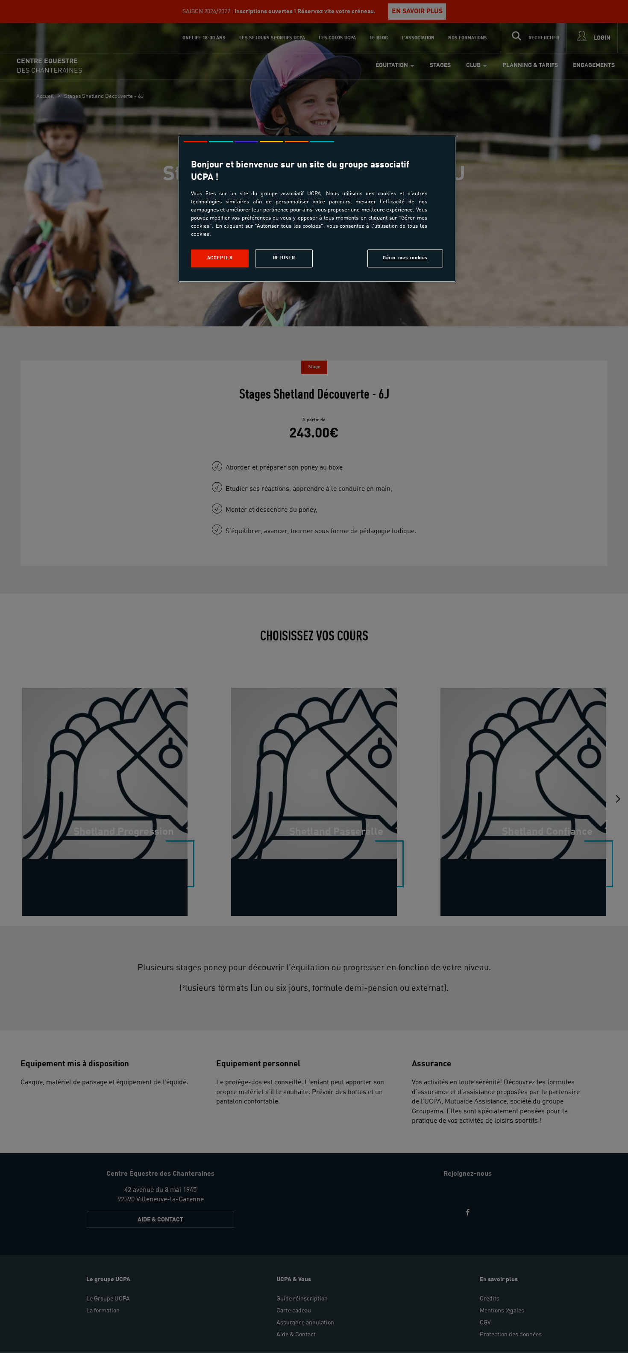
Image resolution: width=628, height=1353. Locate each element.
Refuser (284, 258)
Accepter (220, 258)
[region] (317, 208)
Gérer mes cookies (405, 258)
